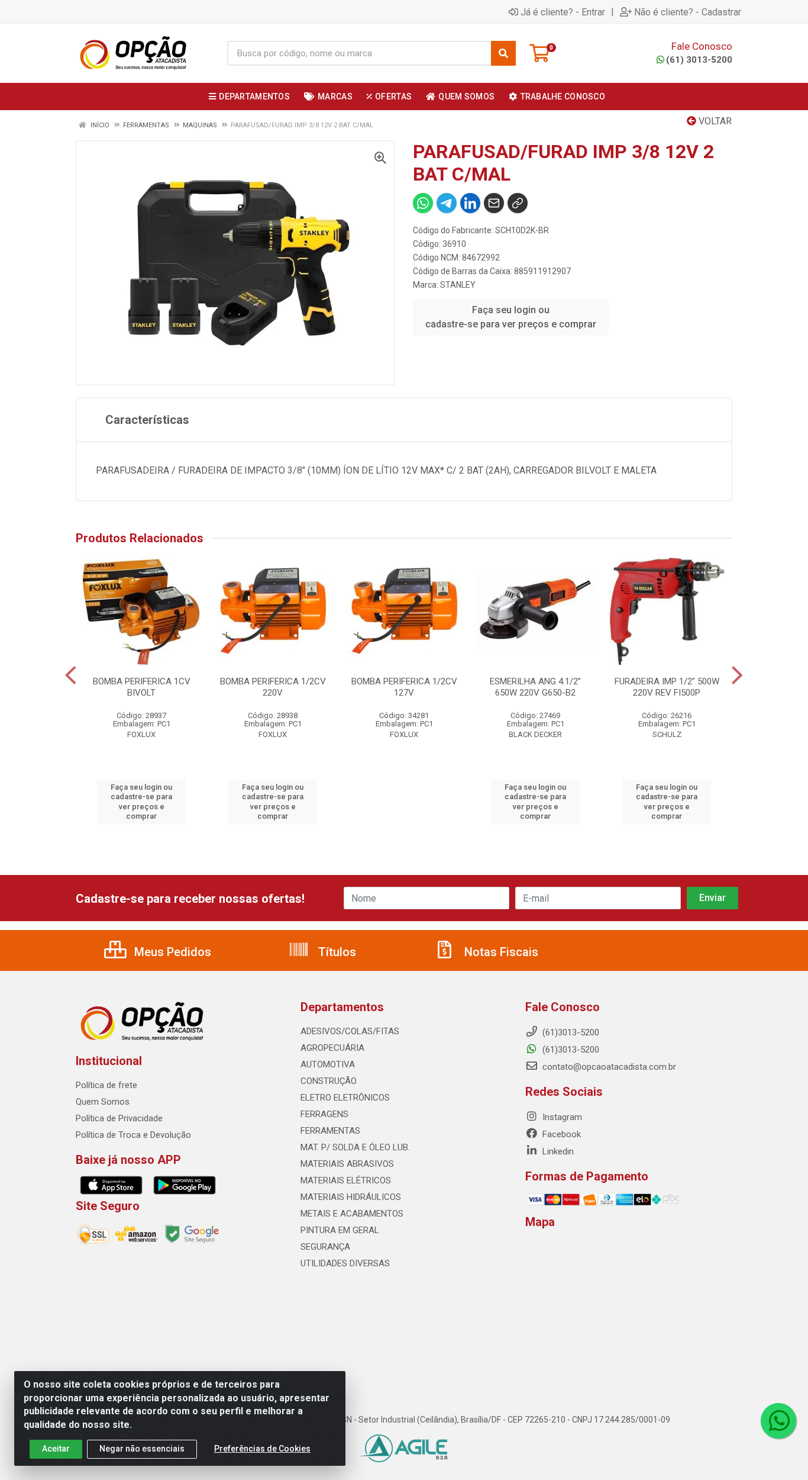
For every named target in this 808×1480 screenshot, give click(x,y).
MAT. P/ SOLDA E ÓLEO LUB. (355, 1147)
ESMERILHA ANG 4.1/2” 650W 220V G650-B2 (535, 687)
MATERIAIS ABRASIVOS (347, 1164)
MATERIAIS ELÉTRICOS (345, 1180)
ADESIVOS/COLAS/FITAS (349, 1031)
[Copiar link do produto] (518, 203)
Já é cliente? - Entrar (563, 12)
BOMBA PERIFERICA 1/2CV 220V (273, 687)
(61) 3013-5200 (699, 59)
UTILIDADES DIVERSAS (345, 1263)
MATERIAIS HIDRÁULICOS (350, 1197)
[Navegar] (70, 675)
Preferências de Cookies (262, 1448)
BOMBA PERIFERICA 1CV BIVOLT (141, 687)
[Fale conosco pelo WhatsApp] (778, 1421)
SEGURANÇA (325, 1246)
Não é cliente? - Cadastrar (687, 12)
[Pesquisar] (503, 53)
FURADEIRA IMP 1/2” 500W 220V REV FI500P (667, 687)
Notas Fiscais (499, 952)
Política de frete (106, 1085)
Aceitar (56, 1448)
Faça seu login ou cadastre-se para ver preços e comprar (510, 317)
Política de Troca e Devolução (133, 1135)
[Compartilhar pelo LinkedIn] (470, 203)
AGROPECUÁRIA (332, 1048)
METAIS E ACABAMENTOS (351, 1213)
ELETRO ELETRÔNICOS (345, 1097)
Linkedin (557, 1151)
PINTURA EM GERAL (339, 1230)
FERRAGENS (324, 1114)
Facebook (560, 1134)
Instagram (561, 1117)
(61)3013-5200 (569, 1049)
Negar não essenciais (142, 1448)
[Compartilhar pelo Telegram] (447, 203)
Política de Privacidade (119, 1118)
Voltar (714, 121)
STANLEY (458, 284)
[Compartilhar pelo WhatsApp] (423, 203)
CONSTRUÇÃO (328, 1081)
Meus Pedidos (171, 952)
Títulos (335, 952)
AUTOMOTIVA (327, 1064)
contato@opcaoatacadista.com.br (608, 1066)
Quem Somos (103, 1101)
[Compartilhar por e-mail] (494, 203)
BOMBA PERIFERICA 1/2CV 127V (404, 687)
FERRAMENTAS (330, 1130)
